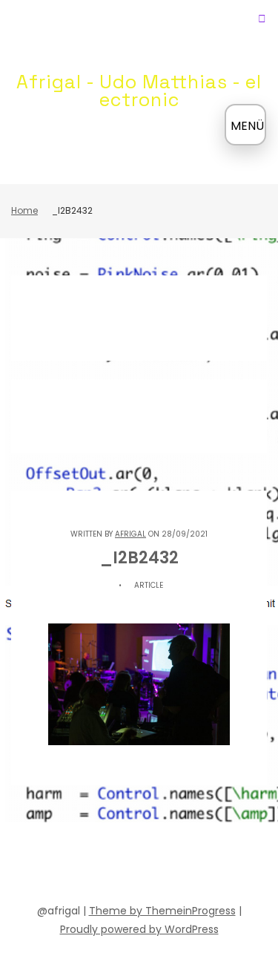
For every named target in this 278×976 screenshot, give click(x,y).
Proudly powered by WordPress (139, 929)
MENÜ (247, 125)
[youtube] (126, 865)
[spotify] (99, 865)
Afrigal (130, 534)
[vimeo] (153, 865)
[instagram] (179, 865)
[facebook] (46, 865)
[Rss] (233, 865)
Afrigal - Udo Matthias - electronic (139, 90)
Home (24, 210)
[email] (206, 865)
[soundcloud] (73, 865)
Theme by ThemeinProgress (162, 910)
